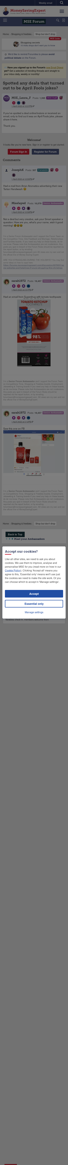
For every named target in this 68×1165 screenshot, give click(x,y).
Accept (34, 594)
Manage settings (34, 612)
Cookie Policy (13, 570)
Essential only (34, 604)
